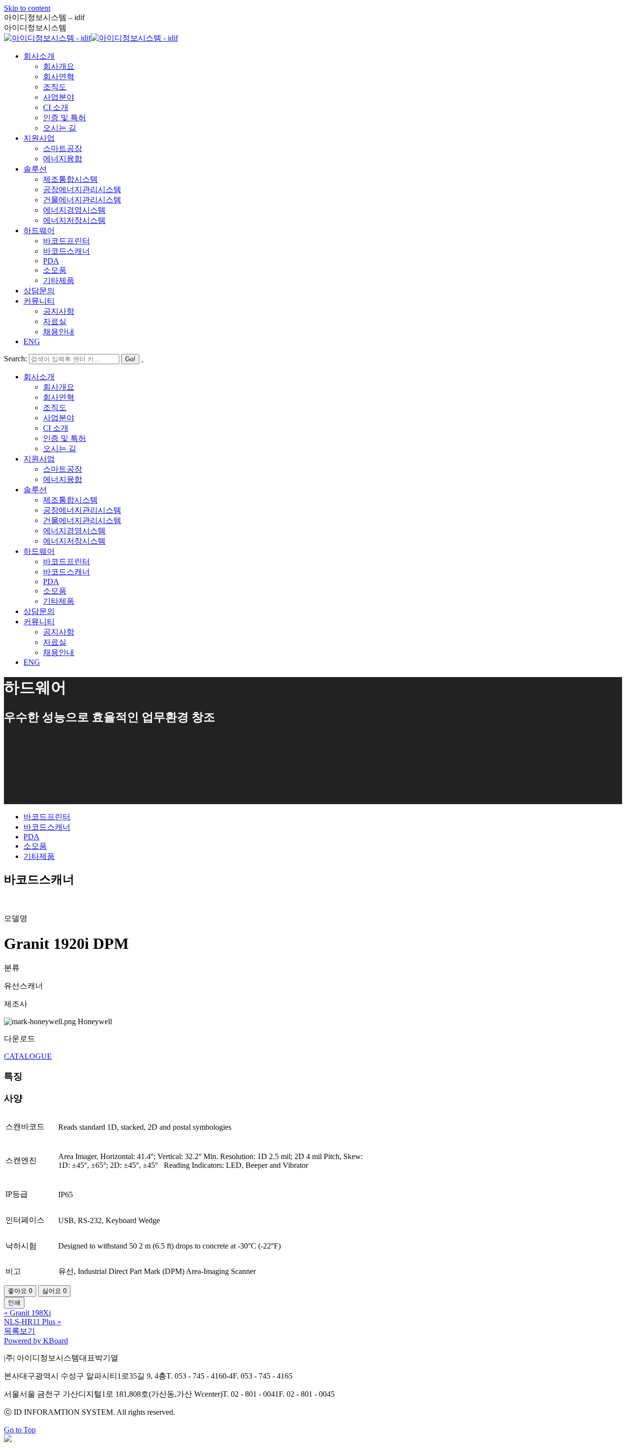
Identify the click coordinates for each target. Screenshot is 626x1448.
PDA (31, 837)
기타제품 (39, 856)
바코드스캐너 (46, 827)
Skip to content (27, 8)
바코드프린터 (46, 816)
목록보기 (19, 1331)
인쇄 (14, 1302)
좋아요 (20, 1290)
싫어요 (54, 1290)
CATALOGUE (28, 1056)
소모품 (35, 846)
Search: (15, 358)
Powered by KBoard (36, 1341)
